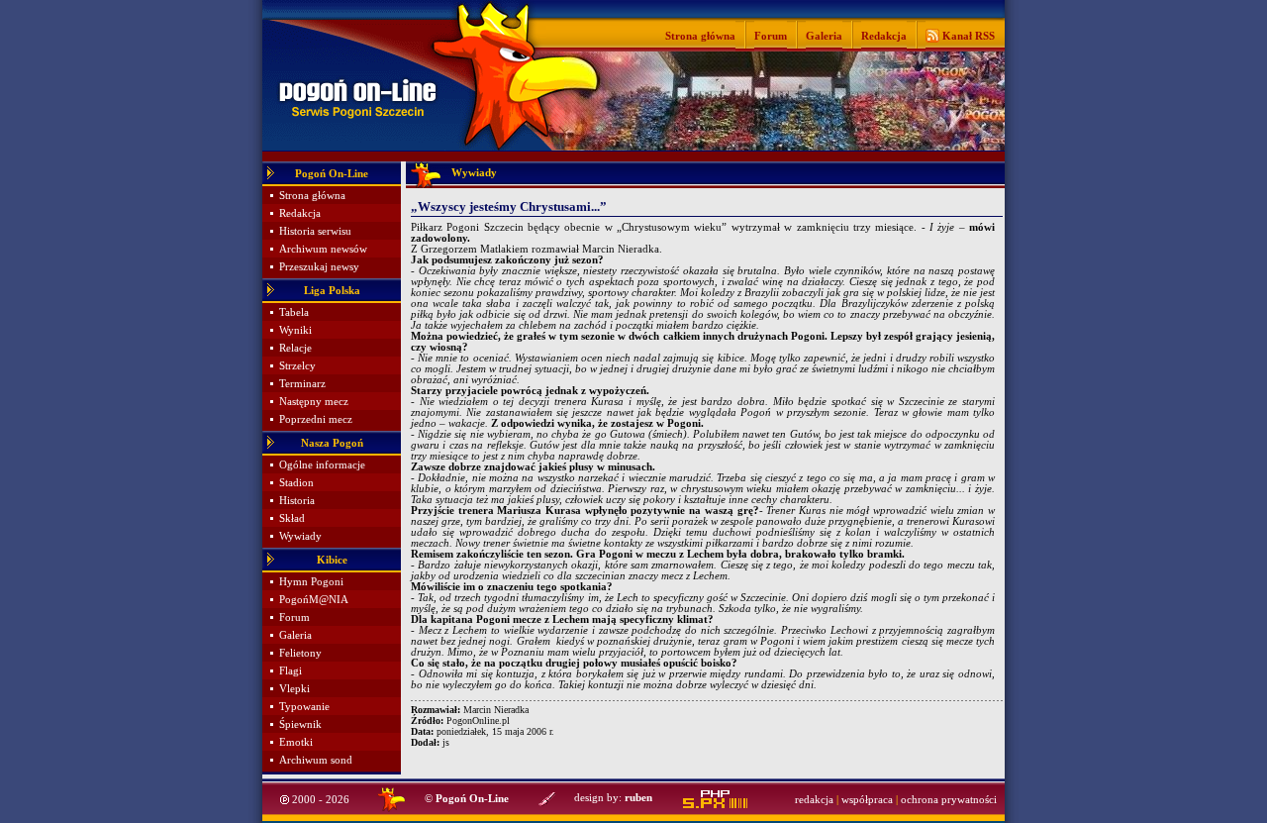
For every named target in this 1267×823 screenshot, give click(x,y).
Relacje (295, 348)
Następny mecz (313, 401)
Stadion (296, 482)
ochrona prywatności (949, 799)
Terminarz (302, 383)
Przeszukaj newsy (319, 266)
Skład (292, 518)
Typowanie (304, 706)
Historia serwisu (315, 231)
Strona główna (700, 36)
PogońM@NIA (313, 599)
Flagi (290, 671)
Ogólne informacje (322, 465)
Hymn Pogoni (311, 581)
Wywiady (300, 536)
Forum (770, 36)
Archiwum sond (315, 760)
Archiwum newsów (323, 249)
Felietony (300, 653)
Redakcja (884, 36)
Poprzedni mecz (315, 419)
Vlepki (294, 688)
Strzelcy (297, 365)
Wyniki (295, 330)
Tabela (294, 312)
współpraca (867, 799)
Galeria (824, 36)
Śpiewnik (300, 724)
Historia (297, 500)
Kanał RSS (967, 36)
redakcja (814, 799)
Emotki (296, 742)
